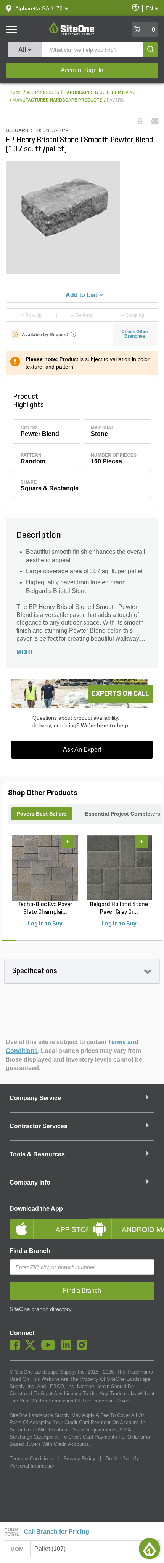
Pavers (115, 100)
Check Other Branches (134, 334)
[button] (39, 8)
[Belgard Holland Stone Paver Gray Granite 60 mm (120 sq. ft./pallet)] (119, 868)
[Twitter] (32, 1348)
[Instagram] (84, 1348)
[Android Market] (121, 1222)
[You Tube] (50, 1348)
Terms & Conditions (31, 1458)
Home (16, 92)
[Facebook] (17, 1348)
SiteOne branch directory (41, 1309)
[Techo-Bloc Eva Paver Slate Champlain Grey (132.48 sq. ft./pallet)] (45, 868)
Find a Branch (30, 1251)
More (25, 652)
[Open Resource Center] (149, 1548)
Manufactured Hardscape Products (58, 100)
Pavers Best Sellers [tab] (42, 814)
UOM (17, 1549)
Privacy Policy (79, 1458)
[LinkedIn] (68, 1348)
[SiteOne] (72, 34)
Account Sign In (82, 70)
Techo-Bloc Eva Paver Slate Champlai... (45, 908)
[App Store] (43, 1222)
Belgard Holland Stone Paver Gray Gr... (119, 908)
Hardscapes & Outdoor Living (100, 92)
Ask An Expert (82, 749)
